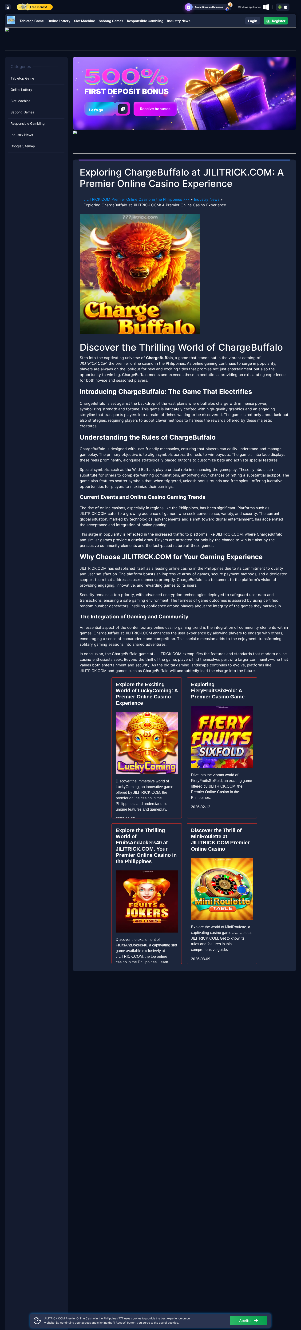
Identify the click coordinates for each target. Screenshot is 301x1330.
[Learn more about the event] (150, 38)
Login (252, 21)
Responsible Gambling (145, 21)
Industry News (178, 21)
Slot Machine (84, 21)
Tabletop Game (32, 21)
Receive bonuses (155, 108)
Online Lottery (59, 21)
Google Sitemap (23, 146)
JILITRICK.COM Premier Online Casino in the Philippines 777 (136, 199)
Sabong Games (111, 21)
